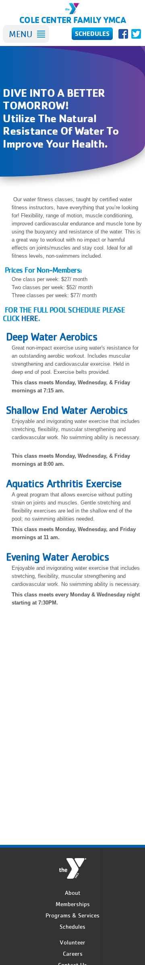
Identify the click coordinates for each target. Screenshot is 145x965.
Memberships (73, 904)
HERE (29, 318)
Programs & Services (72, 915)
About (73, 893)
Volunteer (72, 942)
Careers (73, 954)
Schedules (72, 927)
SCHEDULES (92, 33)
